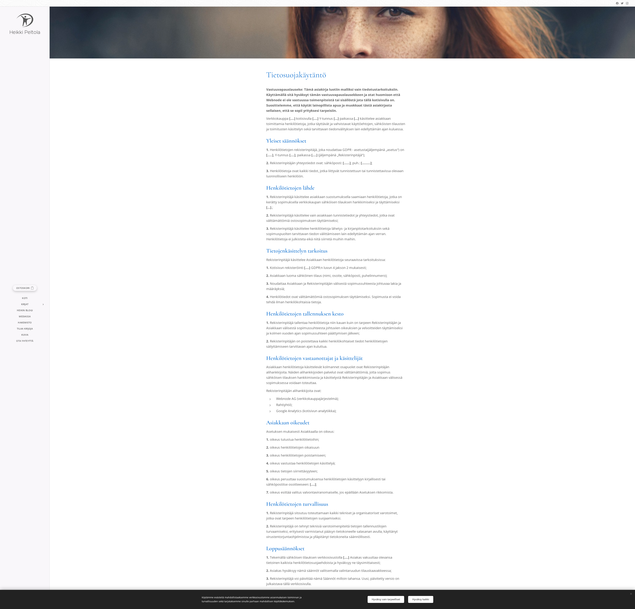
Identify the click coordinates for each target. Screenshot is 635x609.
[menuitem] (25, 298)
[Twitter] (622, 3)
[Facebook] (617, 3)
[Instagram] (627, 3)
